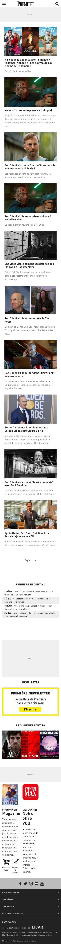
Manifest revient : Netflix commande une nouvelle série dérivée (26, 600)
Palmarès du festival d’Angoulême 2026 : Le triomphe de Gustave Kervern (28, 593)
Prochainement (10, 892)
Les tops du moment (12, 913)
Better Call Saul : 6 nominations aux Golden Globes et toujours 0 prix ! (26, 429)
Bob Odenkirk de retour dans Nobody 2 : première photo (28, 218)
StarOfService (7, 935)
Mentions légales (9, 941)
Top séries (7, 899)
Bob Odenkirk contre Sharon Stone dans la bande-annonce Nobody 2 (30, 167)
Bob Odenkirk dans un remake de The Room (26, 320)
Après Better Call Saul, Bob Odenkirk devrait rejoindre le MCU (26, 535)
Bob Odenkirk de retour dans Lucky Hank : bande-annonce (29, 374)
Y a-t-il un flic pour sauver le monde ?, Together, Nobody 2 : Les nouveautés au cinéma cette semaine (28, 63)
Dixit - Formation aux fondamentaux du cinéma (33, 935)
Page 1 (28, 560)
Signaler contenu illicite (26, 941)
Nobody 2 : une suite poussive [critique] (28, 110)
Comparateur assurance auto (13, 932)
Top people (8, 906)
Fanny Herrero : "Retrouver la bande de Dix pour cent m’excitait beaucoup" (30, 614)
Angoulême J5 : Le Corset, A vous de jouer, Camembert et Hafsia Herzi (28, 607)
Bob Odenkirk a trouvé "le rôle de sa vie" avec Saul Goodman (28, 484)
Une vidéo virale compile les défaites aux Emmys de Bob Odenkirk (29, 265)
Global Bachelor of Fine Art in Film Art (42, 932)
